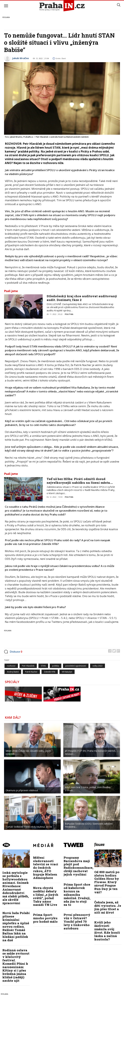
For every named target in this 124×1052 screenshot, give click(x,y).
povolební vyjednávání (75, 665)
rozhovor (11, 665)
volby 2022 (98, 665)
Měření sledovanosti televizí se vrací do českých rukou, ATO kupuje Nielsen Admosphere (45, 867)
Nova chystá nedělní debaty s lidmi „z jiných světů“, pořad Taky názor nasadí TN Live (45, 896)
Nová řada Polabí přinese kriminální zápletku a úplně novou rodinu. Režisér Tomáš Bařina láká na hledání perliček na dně (16, 926)
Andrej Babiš (13, 671)
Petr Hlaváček (28, 665)
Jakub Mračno (20, 58)
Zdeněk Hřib (49, 671)
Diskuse (16, 651)
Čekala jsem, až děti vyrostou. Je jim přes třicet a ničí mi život (107, 907)
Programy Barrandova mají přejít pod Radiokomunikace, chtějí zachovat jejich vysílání (78, 865)
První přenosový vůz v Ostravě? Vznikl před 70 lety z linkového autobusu (77, 921)
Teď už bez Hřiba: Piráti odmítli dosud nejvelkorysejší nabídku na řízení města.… (80, 481)
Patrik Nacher (31, 671)
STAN (43, 665)
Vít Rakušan (67, 671)
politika (55, 665)
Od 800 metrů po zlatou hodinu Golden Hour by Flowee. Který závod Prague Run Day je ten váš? (106, 882)
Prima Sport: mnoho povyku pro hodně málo (45, 918)
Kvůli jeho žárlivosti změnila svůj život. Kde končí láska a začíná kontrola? (107, 930)
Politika (69, 314)
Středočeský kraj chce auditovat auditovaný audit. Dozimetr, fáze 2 (82, 298)
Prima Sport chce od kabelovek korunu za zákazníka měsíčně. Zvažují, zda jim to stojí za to (77, 894)
